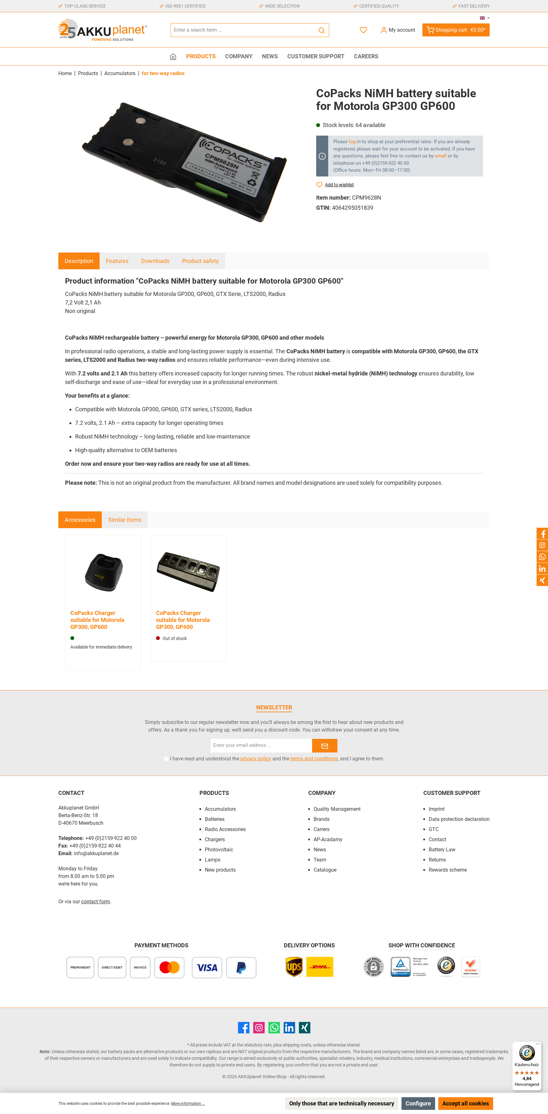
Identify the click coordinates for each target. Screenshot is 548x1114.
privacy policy (255, 759)
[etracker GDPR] (471, 970)
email (441, 156)
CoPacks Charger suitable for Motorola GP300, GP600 (97, 620)
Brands (321, 819)
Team (320, 860)
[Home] (173, 56)
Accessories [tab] (80, 519)
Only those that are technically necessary (341, 1103)
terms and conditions (314, 759)
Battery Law (442, 850)
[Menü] (538, 1045)
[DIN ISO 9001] (410, 970)
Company (322, 793)
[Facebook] (244, 1028)
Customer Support (451, 793)
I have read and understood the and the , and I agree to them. (277, 759)
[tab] (79, 261)
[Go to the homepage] (102, 30)
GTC (434, 829)
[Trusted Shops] (446, 970)
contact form (95, 902)
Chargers (215, 839)
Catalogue (325, 870)
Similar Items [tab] (124, 519)
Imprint (437, 809)
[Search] (321, 30)
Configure (418, 1103)
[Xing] (304, 1028)
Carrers (321, 829)
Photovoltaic (219, 850)
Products (214, 793)
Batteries (215, 819)
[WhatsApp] (274, 1028)
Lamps (212, 860)
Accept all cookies (465, 1103)
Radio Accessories (225, 829)
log (352, 141)
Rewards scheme (448, 870)
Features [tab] (117, 261)
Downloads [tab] (155, 261)
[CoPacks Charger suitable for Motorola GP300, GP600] (103, 573)
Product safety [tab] (200, 261)
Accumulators (220, 809)
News (320, 850)
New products (220, 870)
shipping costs (297, 1044)
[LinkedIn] (289, 1028)
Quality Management (337, 809)
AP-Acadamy (328, 839)
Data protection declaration (459, 819)
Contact (437, 839)
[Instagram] (259, 1028)
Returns (437, 860)
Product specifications (191, 666)
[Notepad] (364, 29)
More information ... (188, 1103)
